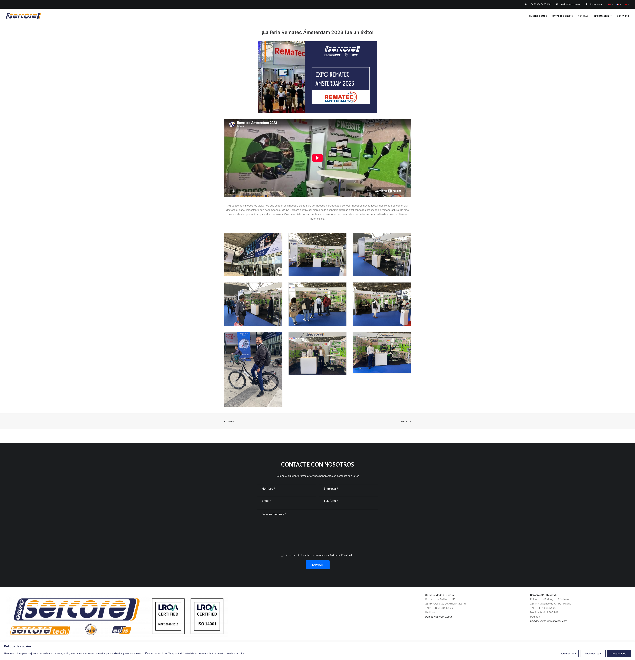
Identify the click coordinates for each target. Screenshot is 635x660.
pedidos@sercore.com (438, 616)
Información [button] (601, 16)
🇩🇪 (626, 4)
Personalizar (567, 653)
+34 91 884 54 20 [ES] (539, 4)
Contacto (623, 16)
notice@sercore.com (570, 4)
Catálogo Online (562, 16)
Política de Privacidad (341, 555)
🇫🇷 (617, 4)
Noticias (583, 16)
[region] (317, 650)
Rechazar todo (593, 653)
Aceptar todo (619, 653)
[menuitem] (539, 4)
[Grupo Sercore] (23, 16)
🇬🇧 (609, 4)
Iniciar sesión (596, 4)
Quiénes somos (538, 16)
